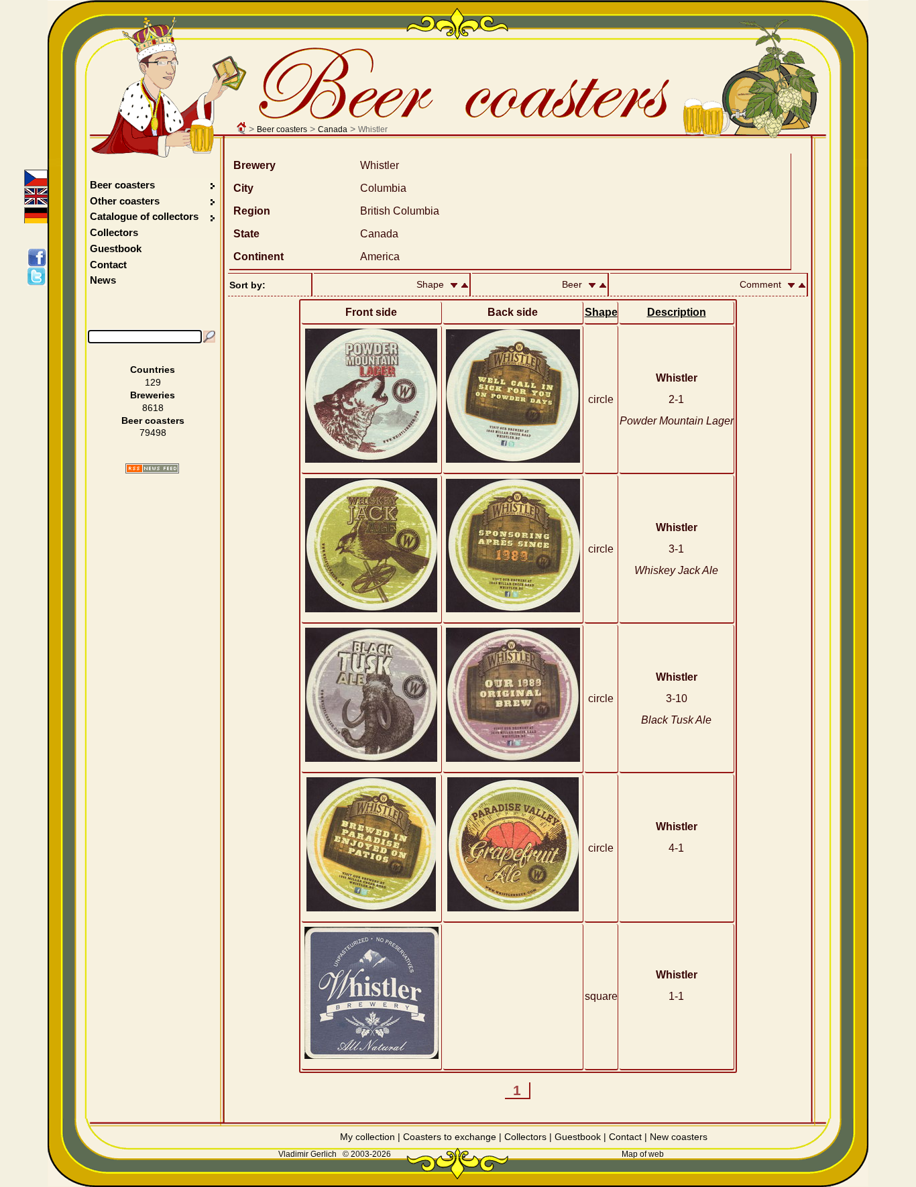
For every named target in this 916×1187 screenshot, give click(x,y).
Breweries (152, 395)
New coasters (678, 1136)
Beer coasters (282, 129)
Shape (601, 312)
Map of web (643, 1154)
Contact (108, 264)
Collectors (114, 232)
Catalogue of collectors (144, 216)
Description (676, 312)
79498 (152, 432)
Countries (152, 369)
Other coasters (126, 201)
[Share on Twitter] (39, 276)
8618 (153, 407)
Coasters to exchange (449, 1136)
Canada (332, 129)
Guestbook (115, 248)
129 (153, 382)
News (103, 280)
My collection (367, 1136)
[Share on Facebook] (39, 257)
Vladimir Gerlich (307, 1154)
